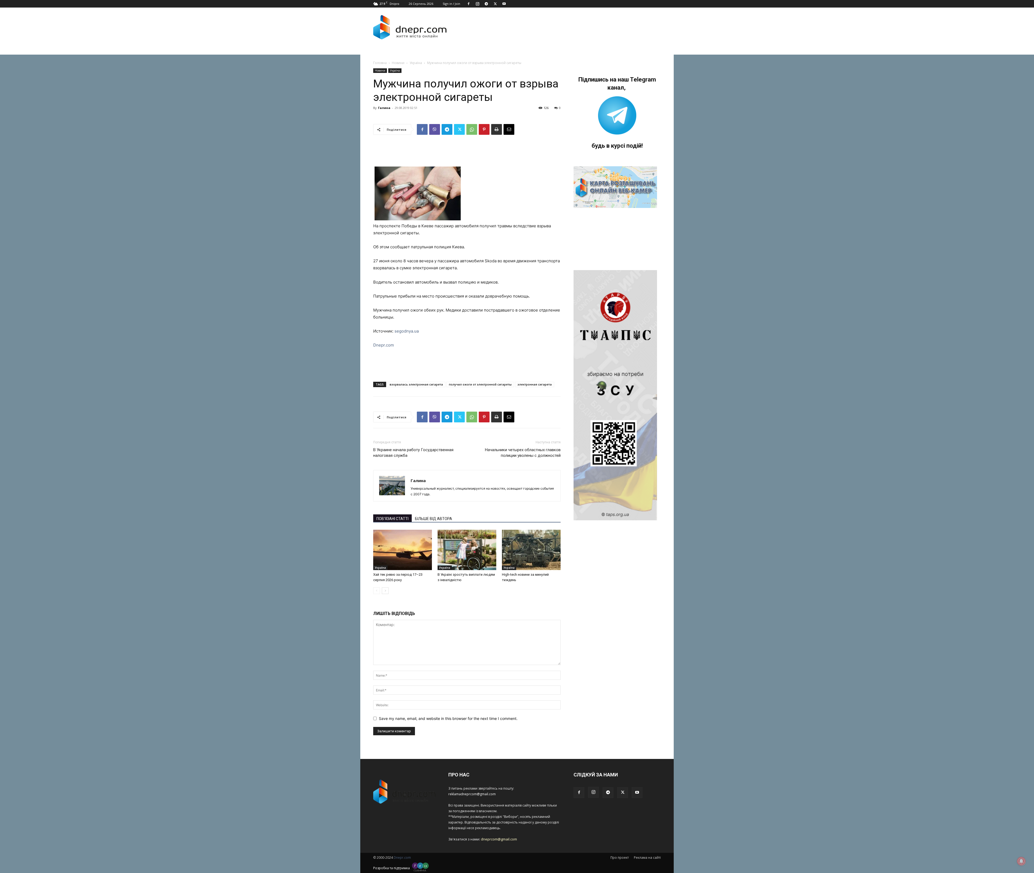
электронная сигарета (535, 384)
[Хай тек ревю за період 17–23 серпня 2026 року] (402, 550)
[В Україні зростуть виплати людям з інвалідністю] (467, 550)
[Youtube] (504, 4)
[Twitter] (495, 4)
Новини (398, 63)
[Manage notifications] (1021, 861)
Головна (380, 63)
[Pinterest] (484, 129)
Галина (384, 108)
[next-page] (385, 590)
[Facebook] (468, 4)
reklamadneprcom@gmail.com (472, 794)
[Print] (496, 129)
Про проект (619, 857)
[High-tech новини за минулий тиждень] (531, 550)
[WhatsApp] (471, 129)
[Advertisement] (555, 27)
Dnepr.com (383, 345)
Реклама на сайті (647, 857)
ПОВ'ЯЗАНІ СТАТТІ (392, 519)
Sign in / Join (451, 4)
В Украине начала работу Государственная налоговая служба (413, 452)
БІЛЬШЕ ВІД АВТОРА (433, 519)
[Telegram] (486, 4)
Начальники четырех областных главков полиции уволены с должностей (523, 452)
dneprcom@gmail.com (499, 839)
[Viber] (434, 129)
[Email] (509, 129)
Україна (416, 63)
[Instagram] (477, 4)
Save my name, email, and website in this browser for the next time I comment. (448, 718)
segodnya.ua (406, 331)
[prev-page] (376, 590)
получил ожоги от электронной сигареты (480, 384)
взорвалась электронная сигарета (416, 384)
